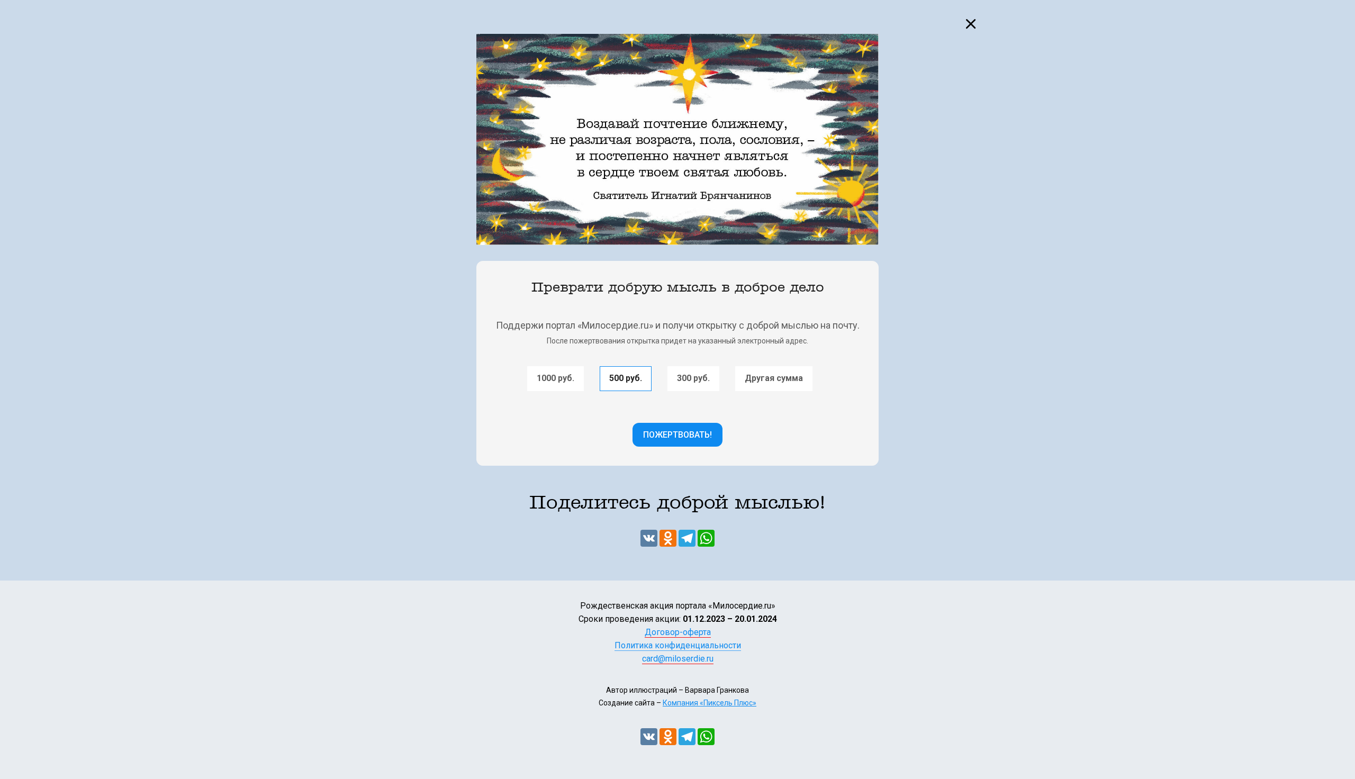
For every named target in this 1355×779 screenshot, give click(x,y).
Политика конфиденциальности (678, 645)
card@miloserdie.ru (677, 659)
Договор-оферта (678, 632)
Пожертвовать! (677, 435)
